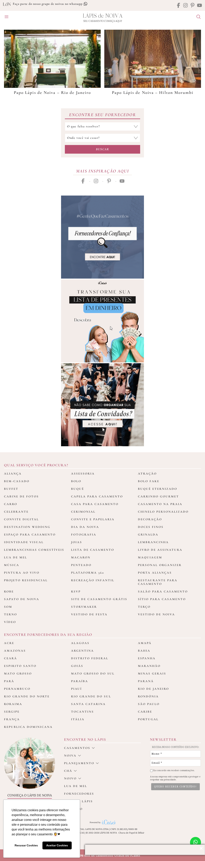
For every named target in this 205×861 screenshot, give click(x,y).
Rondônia (148, 696)
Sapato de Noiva (21, 599)
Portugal (148, 719)
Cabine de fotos (21, 496)
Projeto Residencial (26, 580)
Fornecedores (79, 793)
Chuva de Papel (127, 832)
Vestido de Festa (89, 614)
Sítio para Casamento (162, 599)
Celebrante (16, 511)
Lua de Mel (15, 557)
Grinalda (148, 534)
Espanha (147, 658)
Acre (9, 643)
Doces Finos (151, 527)
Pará (9, 681)
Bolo (76, 481)
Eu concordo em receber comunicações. (174, 770)
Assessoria (83, 473)
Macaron (80, 557)
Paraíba (79, 681)
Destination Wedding (27, 527)
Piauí (76, 689)
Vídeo (10, 622)
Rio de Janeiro (153, 689)
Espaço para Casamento (30, 534)
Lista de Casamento (92, 550)
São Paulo (149, 704)
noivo (70, 778)
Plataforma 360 (87, 572)
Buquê (77, 489)
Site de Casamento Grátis (99, 599)
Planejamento (79, 763)
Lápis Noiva (103, 16)
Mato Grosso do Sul (93, 673)
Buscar (102, 149)
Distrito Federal (89, 658)
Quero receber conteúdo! (175, 786)
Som (8, 606)
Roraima (13, 704)
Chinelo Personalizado (163, 511)
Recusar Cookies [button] (26, 845)
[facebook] (178, 6)
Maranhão (149, 666)
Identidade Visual (24, 542)
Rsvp (76, 591)
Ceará (10, 658)
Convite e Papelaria (93, 519)
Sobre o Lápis (78, 801)
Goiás (77, 666)
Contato (73, 809)
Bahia (144, 650)
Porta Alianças (155, 572)
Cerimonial (83, 511)
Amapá (145, 643)
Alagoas (80, 643)
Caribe (145, 711)
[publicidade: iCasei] (102, 320)
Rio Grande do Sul (91, 696)
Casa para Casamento (95, 504)
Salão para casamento (163, 591)
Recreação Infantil (92, 580)
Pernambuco (17, 689)
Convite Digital (21, 519)
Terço (144, 606)
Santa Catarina (88, 704)
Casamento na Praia (160, 504)
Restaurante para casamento (157, 582)
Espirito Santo (20, 666)
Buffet (11, 489)
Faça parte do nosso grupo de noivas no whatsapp (48, 4)
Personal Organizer (160, 565)
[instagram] (185, 6)
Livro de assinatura (160, 550)
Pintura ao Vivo (21, 572)
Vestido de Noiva (156, 614)
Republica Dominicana (28, 727)
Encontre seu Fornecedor (102, 114)
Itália (77, 719)
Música (11, 565)
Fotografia (83, 534)
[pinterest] (192, 6)
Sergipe (12, 711)
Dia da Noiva (85, 527)
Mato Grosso (18, 673)
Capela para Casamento (97, 496)
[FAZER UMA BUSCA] (197, 17)
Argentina (82, 650)
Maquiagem (150, 557)
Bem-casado (16, 481)
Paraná (146, 681)
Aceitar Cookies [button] (57, 845)
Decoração (150, 519)
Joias (76, 542)
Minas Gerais (152, 673)
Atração (147, 473)
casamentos (77, 748)
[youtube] (199, 6)
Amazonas (15, 650)
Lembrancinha (153, 542)
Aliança (13, 473)
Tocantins (82, 711)
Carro (10, 504)
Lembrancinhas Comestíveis (34, 550)
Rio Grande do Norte (27, 696)
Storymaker (84, 606)
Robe (9, 591)
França (12, 719)
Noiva (70, 755)
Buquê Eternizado (157, 489)
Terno (10, 614)
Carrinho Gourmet (158, 496)
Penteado (81, 565)
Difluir (141, 832)
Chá (68, 771)
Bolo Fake (148, 481)
